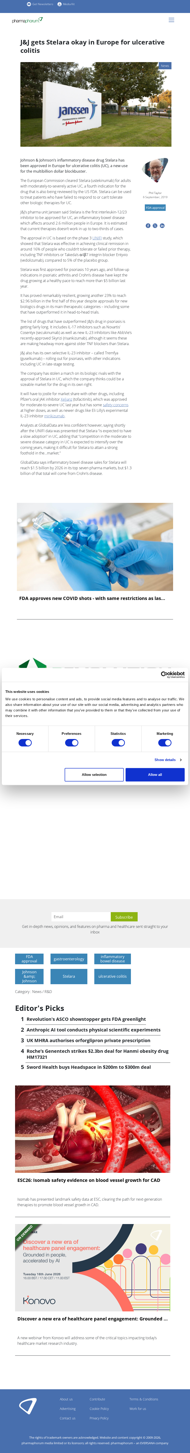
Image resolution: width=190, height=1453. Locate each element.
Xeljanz (66, 399)
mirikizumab (54, 416)
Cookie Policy (99, 1408)
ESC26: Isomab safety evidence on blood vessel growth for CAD (88, 1180)
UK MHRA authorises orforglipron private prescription (88, 1040)
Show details (165, 760)
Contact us (68, 1418)
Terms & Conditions (144, 1399)
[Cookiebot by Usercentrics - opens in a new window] (164, 674)
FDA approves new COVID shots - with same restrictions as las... (92, 598)
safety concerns (115, 404)
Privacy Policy (99, 1418)
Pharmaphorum (28, 1406)
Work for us (138, 1408)
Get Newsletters (42, 4)
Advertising (68, 1408)
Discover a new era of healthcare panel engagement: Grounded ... (92, 1319)
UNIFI (97, 238)
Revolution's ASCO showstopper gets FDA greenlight (86, 1019)
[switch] (71, 742)
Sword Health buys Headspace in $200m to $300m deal (89, 1067)
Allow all (155, 775)
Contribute (97, 1399)
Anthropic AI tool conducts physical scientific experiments (94, 1030)
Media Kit (69, 4)
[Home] (29, 20)
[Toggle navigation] (173, 20)
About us (66, 1399)
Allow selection (94, 775)
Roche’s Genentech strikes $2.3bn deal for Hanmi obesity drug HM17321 (97, 1054)
